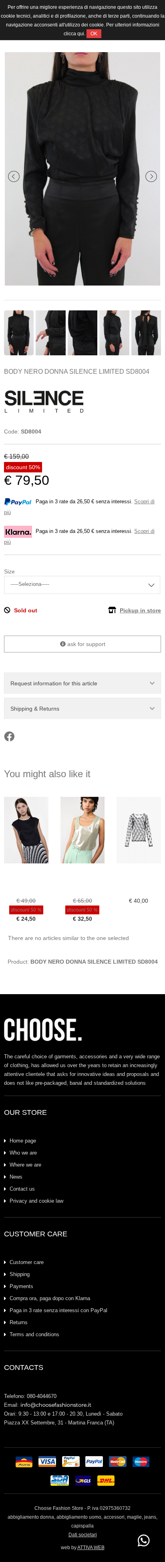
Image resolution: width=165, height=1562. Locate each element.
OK (94, 33)
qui (80, 33)
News (16, 1177)
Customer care (27, 1262)
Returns (19, 1322)
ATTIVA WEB (91, 1547)
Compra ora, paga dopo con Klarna (50, 1298)
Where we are (25, 1165)
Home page (23, 1141)
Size (9, 571)
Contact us (22, 1189)
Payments (21, 1286)
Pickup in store (140, 610)
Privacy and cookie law (36, 1201)
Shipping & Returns (34, 708)
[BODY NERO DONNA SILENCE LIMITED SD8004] (82, 283)
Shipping (20, 1274)
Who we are (23, 1153)
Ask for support (85, 644)
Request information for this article (53, 683)
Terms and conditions (34, 1334)
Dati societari (82, 1535)
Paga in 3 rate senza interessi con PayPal (58, 1310)
